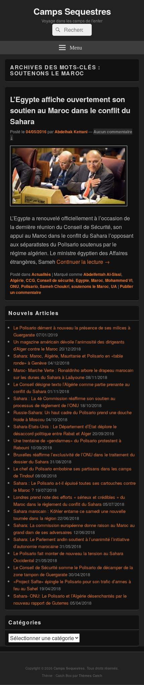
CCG (30, 280)
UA (114, 286)
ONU (14, 286)
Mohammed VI (118, 280)
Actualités (41, 274)
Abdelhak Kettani (71, 132)
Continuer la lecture (83, 261)
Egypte (82, 280)
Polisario (29, 286)
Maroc (97, 280)
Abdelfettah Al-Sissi (102, 274)
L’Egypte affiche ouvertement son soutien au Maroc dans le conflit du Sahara (70, 110)
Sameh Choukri (54, 286)
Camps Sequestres (72, 11)
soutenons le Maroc (90, 286)
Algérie (17, 280)
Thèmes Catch (90, 675)
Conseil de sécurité (55, 280)
